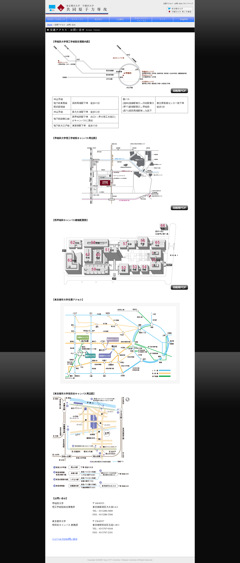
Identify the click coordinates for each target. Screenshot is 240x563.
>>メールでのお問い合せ (64, 539)
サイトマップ (188, 3)
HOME (49, 25)
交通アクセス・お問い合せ (172, 3)
